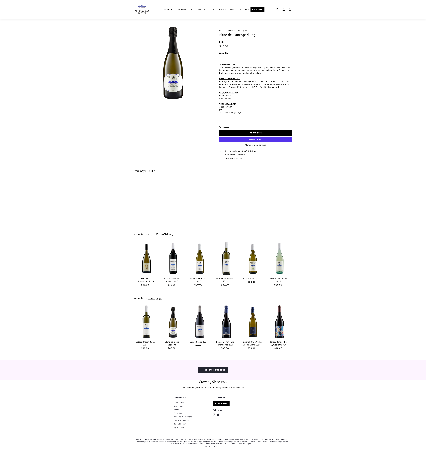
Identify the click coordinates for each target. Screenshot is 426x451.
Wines (176, 410)
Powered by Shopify (211, 446)
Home (221, 30)
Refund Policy (180, 424)
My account (179, 427)
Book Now (257, 9)
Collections (231, 30)
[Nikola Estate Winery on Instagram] (214, 414)
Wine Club (202, 9)
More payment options (255, 145)
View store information (233, 158)
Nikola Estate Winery (160, 234)
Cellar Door (182, 9)
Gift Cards (244, 9)
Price (222, 42)
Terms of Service (181, 420)
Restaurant (169, 9)
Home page (242, 30)
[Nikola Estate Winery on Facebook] (218, 414)
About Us (233, 9)
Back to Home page (214, 370)
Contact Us (179, 402)
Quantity (223, 53)
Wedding (222, 9)
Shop (193, 9)
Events (213, 9)
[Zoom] (173, 62)
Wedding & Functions (183, 417)
